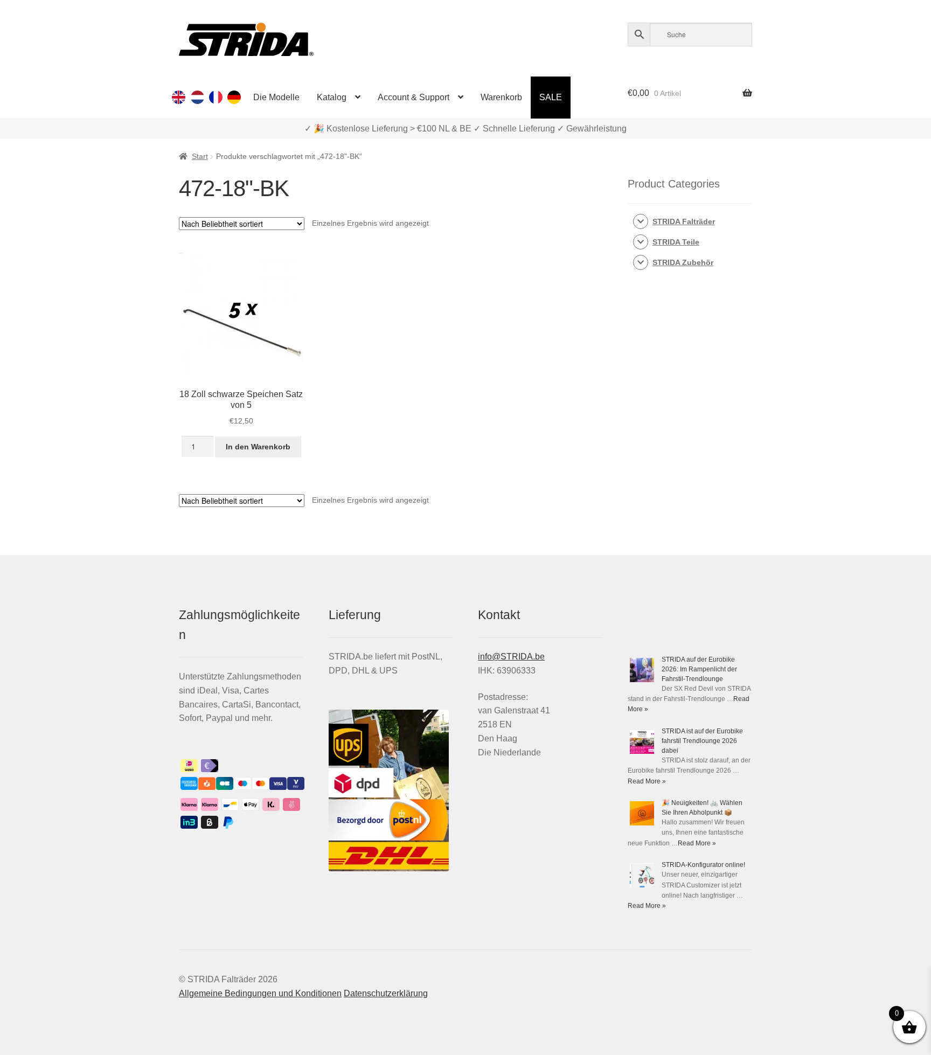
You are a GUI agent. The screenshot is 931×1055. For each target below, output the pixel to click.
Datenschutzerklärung (386, 993)
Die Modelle (276, 97)
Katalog (331, 97)
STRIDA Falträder (683, 221)
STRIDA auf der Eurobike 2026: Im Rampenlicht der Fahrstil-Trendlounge (699, 669)
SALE (550, 97)
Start (200, 156)
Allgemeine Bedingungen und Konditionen (260, 993)
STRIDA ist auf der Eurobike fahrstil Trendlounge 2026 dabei (702, 740)
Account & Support (413, 97)
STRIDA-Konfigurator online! (703, 865)
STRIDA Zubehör (682, 262)
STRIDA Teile (675, 242)
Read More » (647, 781)
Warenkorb (501, 97)
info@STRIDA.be (511, 656)
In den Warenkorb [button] (258, 446)
